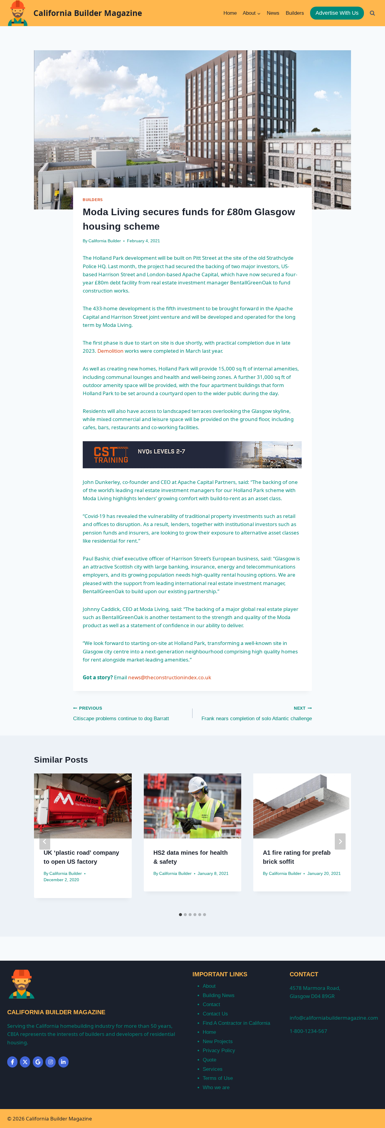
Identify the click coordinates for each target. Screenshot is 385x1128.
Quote (209, 1060)
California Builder (104, 241)
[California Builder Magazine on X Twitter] (25, 1062)
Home (230, 13)
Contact (211, 1004)
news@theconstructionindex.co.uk (169, 677)
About (209, 986)
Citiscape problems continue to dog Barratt (121, 714)
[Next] (340, 841)
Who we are (216, 1087)
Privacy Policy (219, 1050)
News (273, 13)
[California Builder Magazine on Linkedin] (63, 1062)
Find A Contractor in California (236, 1023)
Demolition (110, 350)
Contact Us (215, 1014)
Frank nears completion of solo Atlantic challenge (257, 714)
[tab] (180, 914)
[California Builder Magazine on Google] (38, 1062)
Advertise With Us (337, 13)
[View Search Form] (372, 13)
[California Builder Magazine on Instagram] (50, 1062)
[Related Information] (192, 454)
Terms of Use (218, 1078)
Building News (219, 995)
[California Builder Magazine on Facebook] (12, 1062)
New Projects (218, 1041)
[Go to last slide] (44, 841)
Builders (295, 13)
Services (213, 1069)
